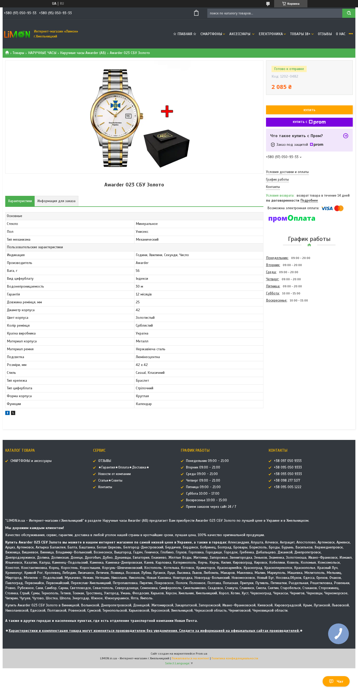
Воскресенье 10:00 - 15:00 (206, 500)
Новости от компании (114, 474)
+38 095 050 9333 (288, 467)
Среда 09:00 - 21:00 (202, 474)
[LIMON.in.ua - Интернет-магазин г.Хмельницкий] (17, 34)
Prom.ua (201, 653)
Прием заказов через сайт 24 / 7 (211, 507)
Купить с (300, 122)
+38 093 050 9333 (288, 474)
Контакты (105, 487)
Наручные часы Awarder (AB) (83, 53)
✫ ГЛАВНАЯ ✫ (184, 34)
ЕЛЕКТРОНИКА (271, 34)
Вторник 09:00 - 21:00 (203, 467)
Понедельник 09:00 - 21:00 (207, 461)
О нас (340, 34)
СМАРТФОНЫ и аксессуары (31, 461)
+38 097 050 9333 (288, 461)
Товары (18, 53)
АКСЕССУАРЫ (240, 34)
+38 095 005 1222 (287, 487)
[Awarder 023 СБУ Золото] (285, 332)
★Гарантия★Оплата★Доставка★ (123, 467)
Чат (340, 681)
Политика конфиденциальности (234, 658)
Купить (309, 110)
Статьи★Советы (110, 480)
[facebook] (7, 414)
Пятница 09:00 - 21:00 (203, 487)
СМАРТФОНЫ (211, 34)
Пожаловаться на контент (190, 658)
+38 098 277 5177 (287, 480)
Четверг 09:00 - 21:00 (203, 480)
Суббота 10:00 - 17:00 (202, 494)
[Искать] (348, 13)
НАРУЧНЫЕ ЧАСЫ (42, 53)
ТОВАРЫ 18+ (300, 34)
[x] (13, 414)
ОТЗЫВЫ (325, 34)
